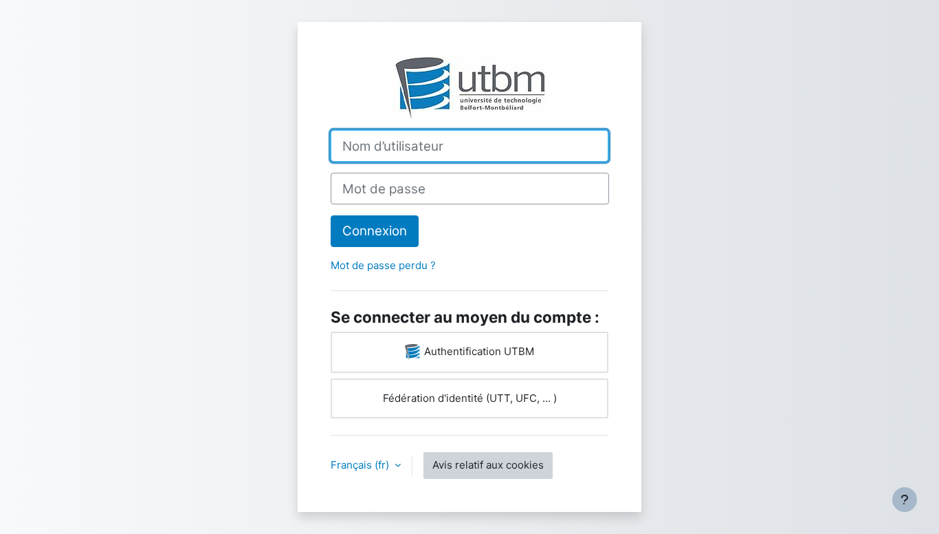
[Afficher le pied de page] (904, 499)
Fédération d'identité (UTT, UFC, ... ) (470, 398)
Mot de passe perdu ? (383, 265)
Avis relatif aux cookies (488, 464)
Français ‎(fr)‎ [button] (361, 464)
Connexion (374, 231)
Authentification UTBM (477, 351)
